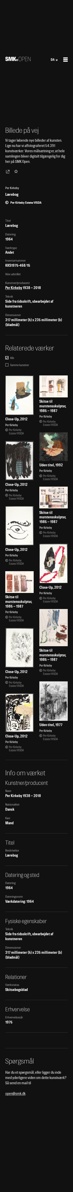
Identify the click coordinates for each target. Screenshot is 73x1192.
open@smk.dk (15, 1093)
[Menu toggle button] (65, 59)
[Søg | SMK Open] (18, 60)
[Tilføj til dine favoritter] (17, 171)
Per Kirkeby (13, 288)
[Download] (8, 171)
